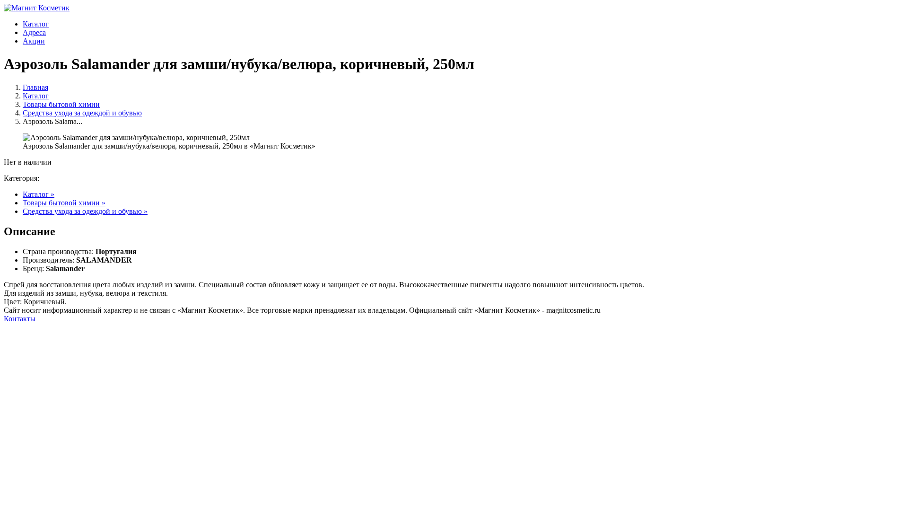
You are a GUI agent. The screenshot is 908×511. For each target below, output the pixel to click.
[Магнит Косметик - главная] (37, 8)
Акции (34, 41)
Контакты (19, 319)
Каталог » (38, 194)
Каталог (36, 24)
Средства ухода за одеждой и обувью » (85, 211)
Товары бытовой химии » (64, 203)
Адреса (34, 32)
